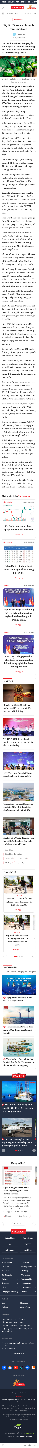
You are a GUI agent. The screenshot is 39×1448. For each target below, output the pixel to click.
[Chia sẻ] (34, 1445)
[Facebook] (4, 1367)
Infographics (22, 972)
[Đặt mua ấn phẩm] (31, 7)
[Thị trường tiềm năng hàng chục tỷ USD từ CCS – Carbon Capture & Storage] (19, 1091)
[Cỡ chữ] (24, 1445)
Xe (29, 2)
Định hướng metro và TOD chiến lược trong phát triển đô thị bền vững (15, 1191)
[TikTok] (22, 1367)
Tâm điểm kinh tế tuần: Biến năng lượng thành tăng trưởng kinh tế (18, 1030)
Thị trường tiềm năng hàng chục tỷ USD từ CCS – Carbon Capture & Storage (17, 1108)
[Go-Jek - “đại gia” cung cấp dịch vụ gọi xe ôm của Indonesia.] (18, 57)
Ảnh (3, 1303)
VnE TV (34, 2)
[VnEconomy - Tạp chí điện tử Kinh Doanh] (18, 1231)
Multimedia (10, 968)
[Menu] (3, 1445)
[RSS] (33, 1367)
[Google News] (29, 1445)
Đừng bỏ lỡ (9, 872)
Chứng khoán (8, 2)
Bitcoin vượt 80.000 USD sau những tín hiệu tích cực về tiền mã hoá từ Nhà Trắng (17, 708)
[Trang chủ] (3, 13)
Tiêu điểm (9, 13)
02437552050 (10, 1349)
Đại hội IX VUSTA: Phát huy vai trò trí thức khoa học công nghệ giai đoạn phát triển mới (18, 841)
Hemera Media (28, 1433)
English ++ (28, 1250)
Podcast (14, 972)
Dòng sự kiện (18, 1163)
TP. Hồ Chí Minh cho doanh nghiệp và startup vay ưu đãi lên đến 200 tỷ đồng (18, 742)
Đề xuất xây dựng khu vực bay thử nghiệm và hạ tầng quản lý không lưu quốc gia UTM (17, 1143)
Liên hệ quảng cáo (19, 1353)
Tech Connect (9, 1250)
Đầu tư (18, 13)
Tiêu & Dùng (21, 2)
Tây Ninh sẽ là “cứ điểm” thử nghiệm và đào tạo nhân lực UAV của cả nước (18, 902)
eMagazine (33, 972)
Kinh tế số (19, 895)
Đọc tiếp (8, 681)
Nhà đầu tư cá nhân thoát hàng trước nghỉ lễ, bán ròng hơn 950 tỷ (19, 569)
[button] (15, 956)
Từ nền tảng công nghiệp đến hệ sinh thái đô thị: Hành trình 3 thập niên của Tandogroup (18, 1062)
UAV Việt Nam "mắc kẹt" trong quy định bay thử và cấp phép (18, 774)
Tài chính (27, 13)
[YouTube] (16, 1367)
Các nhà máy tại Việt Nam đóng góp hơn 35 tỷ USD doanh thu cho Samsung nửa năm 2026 (18, 807)
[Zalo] (27, 1367)
